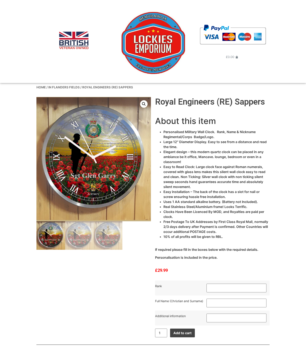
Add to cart (182, 333)
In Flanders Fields (64, 87)
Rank (158, 286)
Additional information (170, 316)
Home (41, 87)
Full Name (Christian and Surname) (179, 301)
